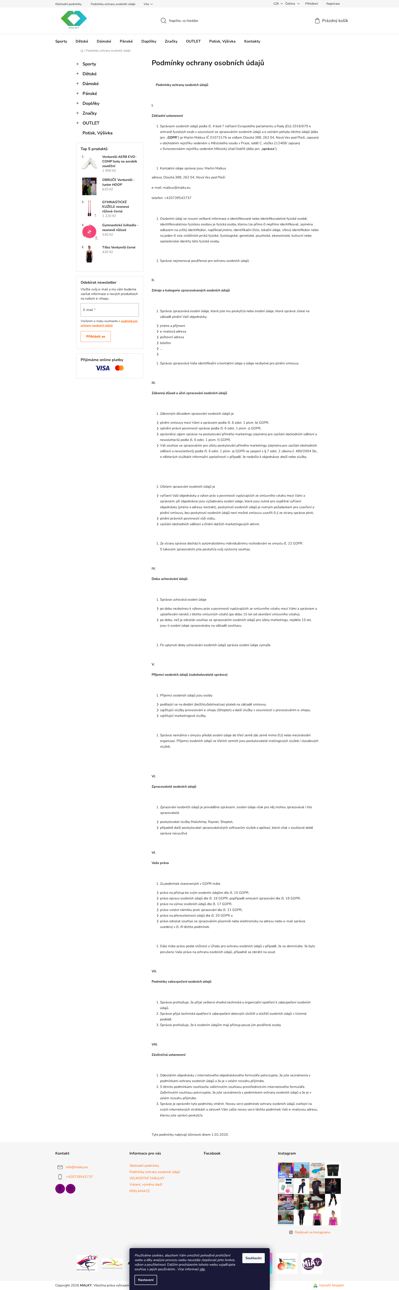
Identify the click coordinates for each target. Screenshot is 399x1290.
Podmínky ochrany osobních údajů (113, 4)
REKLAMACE (139, 1191)
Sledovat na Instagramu (312, 1232)
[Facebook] (60, 1189)
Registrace (333, 4)
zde (202, 1269)
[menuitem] (61, 41)
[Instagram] (70, 1189)
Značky (90, 113)
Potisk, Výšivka (97, 133)
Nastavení (146, 1280)
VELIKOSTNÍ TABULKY (146, 1178)
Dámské (91, 84)
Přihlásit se (95, 336)
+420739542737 (79, 1176)
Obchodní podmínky (68, 4)
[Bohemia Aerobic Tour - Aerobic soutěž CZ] (286, 1263)
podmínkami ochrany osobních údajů (109, 323)
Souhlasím (253, 1258)
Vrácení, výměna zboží (145, 1184)
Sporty (89, 64)
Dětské (90, 74)
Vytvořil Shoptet (331, 1285)
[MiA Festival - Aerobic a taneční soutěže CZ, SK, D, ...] (312, 1263)
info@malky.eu (77, 1167)
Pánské (90, 93)
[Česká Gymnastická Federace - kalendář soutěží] (87, 1263)
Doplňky (91, 103)
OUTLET (91, 123)
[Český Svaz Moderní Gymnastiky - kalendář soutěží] (112, 1263)
